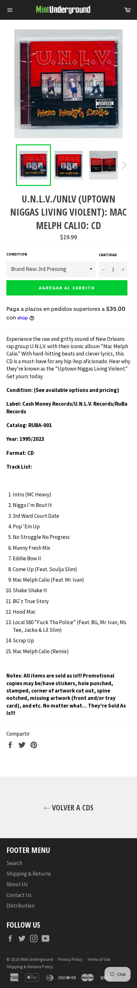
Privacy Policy (70, 959)
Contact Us (19, 895)
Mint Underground (37, 959)
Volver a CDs (71, 807)
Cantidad (108, 254)
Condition (16, 254)
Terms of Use (99, 959)
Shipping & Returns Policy (29, 966)
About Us (17, 884)
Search (14, 863)
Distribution (20, 905)
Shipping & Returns (28, 873)
